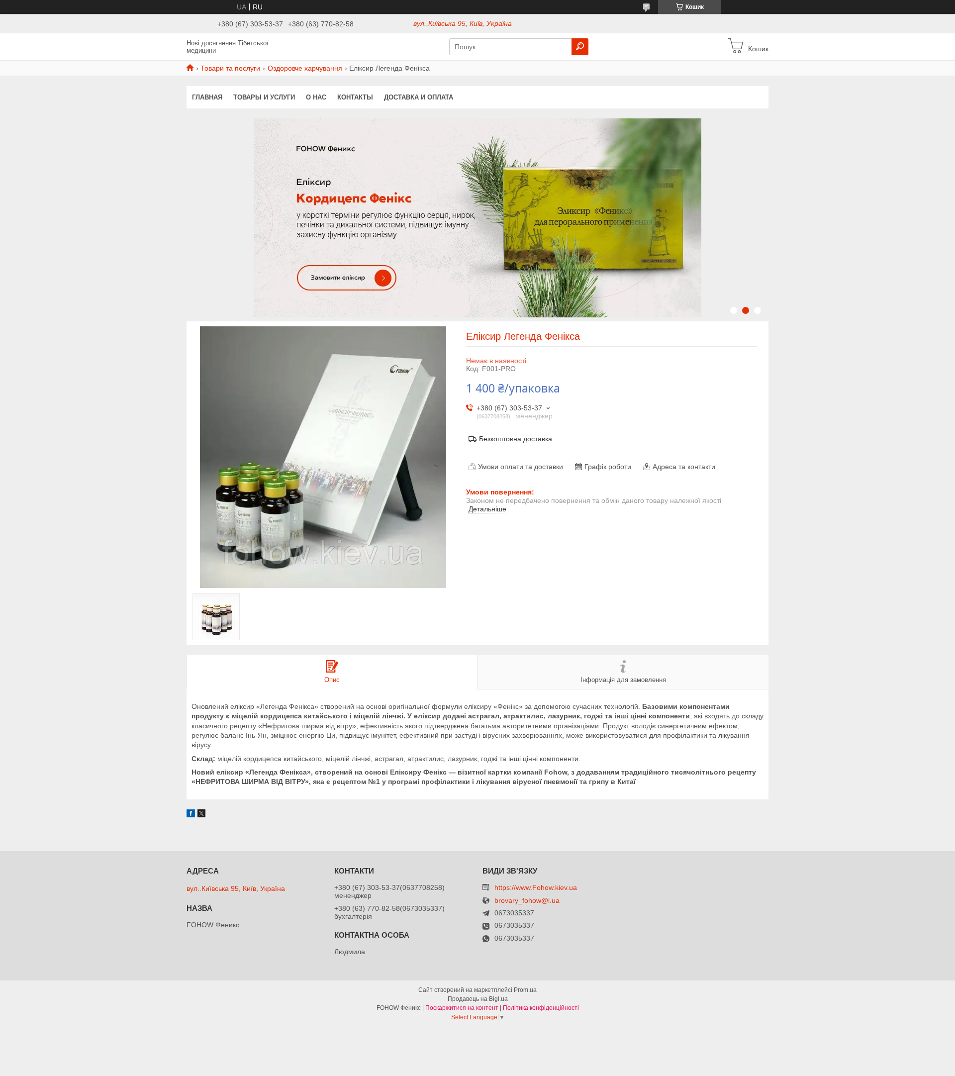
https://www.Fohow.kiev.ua (535, 887)
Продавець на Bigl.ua (478, 998)
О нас (316, 97)
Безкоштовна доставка (515, 439)
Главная (207, 97)
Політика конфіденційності (541, 1007)
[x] (201, 815)
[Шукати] (580, 46)
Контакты (355, 97)
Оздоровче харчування (305, 68)
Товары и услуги (264, 97)
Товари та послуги (230, 68)
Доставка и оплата (418, 97)
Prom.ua (525, 989)
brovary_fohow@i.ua (527, 900)
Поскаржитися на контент (461, 1007)
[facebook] (191, 815)
